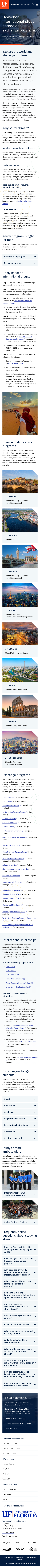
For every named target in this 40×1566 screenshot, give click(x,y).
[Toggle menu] (37, 4)
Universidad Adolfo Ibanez (13, 882)
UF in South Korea (13, 757)
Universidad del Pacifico (12, 894)
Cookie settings (19, 1563)
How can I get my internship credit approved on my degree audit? (18, 1249)
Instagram (6, 1543)
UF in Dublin (11, 496)
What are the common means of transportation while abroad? (18, 1351)
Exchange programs (13, 263)
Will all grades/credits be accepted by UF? (16, 1341)
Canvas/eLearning (8, 1464)
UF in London (11, 571)
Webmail (14, 1479)
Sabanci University (10, 865)
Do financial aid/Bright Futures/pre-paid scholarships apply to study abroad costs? (18, 1295)
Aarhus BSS (7, 801)
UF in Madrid (11, 649)
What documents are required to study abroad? (18, 1332)
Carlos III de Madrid (10, 823)
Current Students (12, 37)
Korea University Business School (19, 983)
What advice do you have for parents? (17, 1316)
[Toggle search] (33, 4)
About (7, 1099)
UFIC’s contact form (16, 363)
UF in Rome (10, 721)
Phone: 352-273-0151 (13, 1419)
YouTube (35, 1543)
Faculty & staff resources (13, 1506)
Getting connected (13, 1138)
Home (4, 37)
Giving (4, 1499)
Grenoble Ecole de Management (15, 837)
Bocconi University (10, 819)
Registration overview (14, 1118)
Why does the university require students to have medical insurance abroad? (17, 1272)
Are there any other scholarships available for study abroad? (16, 1306)
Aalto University (9, 797)
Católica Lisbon (8, 827)
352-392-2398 (8, 1533)
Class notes (6, 1494)
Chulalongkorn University (12, 831)
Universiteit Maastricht (11, 899)
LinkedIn (26, 1543)
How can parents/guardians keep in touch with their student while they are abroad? (19, 1374)
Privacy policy (8, 1563)
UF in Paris (10, 685)
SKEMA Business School (12, 876)
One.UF (13, 1469)
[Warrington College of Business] (20, 4)
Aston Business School (11, 806)
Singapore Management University (16, 869)
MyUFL (13, 1474)
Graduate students (9, 1453)
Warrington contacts (10, 1536)
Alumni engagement (9, 1489)
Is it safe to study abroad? (16, 1324)
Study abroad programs (15, 256)
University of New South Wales (14, 912)
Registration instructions (16, 1125)
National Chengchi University (14, 859)
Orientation (9, 1131)
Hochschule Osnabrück (12, 846)
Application (9, 1105)
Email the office (11, 1429)
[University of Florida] (4, 4)
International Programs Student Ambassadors (15, 1194)
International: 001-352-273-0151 (18, 1424)
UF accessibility (31, 1563)
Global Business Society (15, 1222)
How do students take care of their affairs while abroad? (18, 1384)
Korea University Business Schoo (15, 852)
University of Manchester (12, 905)
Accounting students (9, 1443)
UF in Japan (10, 610)
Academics (9, 1112)
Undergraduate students (27, 37)
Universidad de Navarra (12, 890)
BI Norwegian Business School (14, 812)
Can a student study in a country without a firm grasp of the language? (19, 1363)
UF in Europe (11, 535)
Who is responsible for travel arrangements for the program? (17, 1284)
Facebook (16, 1543)
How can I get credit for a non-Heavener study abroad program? (18, 1261)
